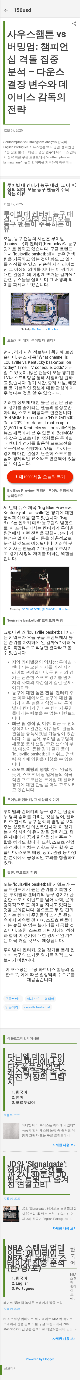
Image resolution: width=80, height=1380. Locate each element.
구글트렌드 (13, 999)
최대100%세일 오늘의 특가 (40, 476)
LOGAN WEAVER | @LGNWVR (38, 609)
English (22, 1283)
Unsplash (53, 329)
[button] (74, 24)
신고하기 (10, 1368)
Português (25, 1288)
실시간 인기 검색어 (40, 999)
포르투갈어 (25, 1102)
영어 (19, 1097)
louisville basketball (37, 1007)
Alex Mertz (37, 329)
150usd (22, 10)
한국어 (21, 1092)
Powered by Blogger (40, 1359)
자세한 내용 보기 (64, 1145)
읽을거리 (11, 1007)
